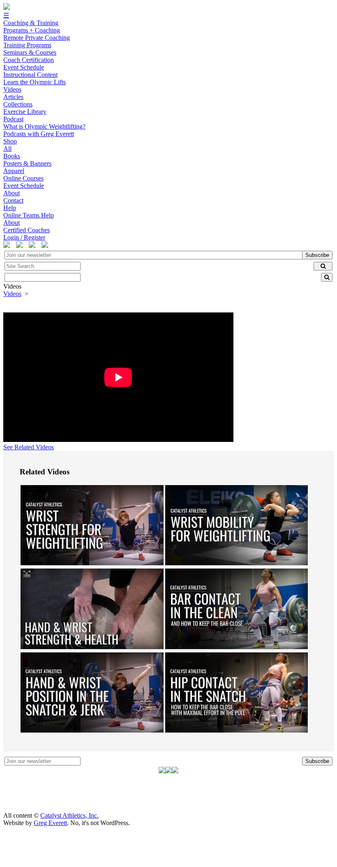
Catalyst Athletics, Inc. (69, 815)
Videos (12, 293)
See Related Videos (28, 447)
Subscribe (317, 255)
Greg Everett (50, 822)
